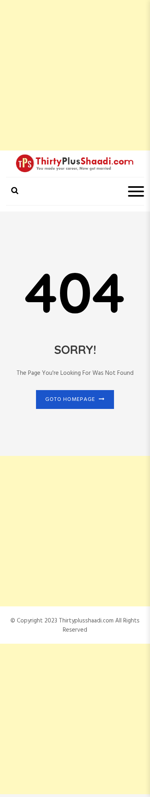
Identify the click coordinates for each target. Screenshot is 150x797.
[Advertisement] (75, 75)
